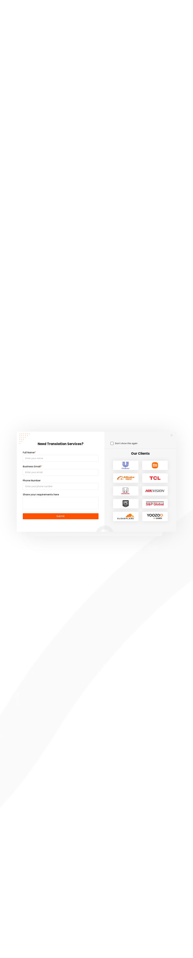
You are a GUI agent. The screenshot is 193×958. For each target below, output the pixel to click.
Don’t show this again (126, 443)
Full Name (29, 452)
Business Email (32, 466)
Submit (60, 516)
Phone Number (32, 480)
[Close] (172, 435)
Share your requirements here (41, 494)
